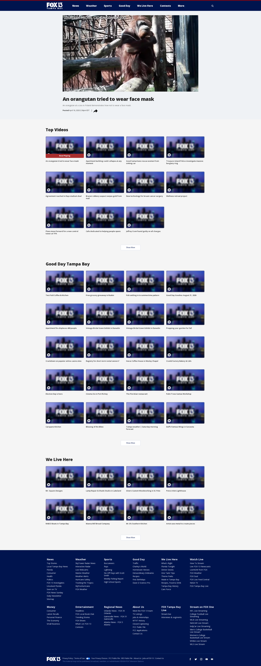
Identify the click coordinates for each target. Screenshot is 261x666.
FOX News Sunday (55, 592)
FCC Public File (139, 627)
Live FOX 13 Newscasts (200, 566)
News (50, 559)
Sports (108, 559)
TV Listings (137, 614)
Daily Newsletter (54, 596)
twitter (196, 659)
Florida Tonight (168, 566)
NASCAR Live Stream (199, 623)
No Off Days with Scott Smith (114, 574)
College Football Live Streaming (199, 615)
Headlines (79, 610)
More (181, 5)
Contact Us (137, 633)
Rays (106, 566)
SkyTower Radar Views (85, 563)
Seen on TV (52, 589)
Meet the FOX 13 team (143, 610)
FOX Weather (81, 589)
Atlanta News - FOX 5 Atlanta (113, 623)
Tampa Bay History (169, 586)
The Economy (53, 620)
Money (51, 607)
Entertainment (84, 607)
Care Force (166, 589)
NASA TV (194, 582)
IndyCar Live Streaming (200, 626)
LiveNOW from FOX (198, 569)
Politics (50, 579)
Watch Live (196, 559)
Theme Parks (167, 576)
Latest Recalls (53, 614)
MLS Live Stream (197, 644)
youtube (206, 659)
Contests (79, 627)
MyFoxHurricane (82, 586)
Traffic (135, 563)
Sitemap (50, 599)
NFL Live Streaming (198, 610)
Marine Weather (82, 573)
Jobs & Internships (141, 617)
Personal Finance (54, 617)
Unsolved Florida (54, 586)
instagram (201, 659)
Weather (80, 559)
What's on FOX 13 (83, 624)
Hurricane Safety (82, 579)
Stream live (166, 614)
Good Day (139, 559)
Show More (130, 247)
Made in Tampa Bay (170, 579)
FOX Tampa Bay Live (199, 586)
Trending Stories (82, 617)
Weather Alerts (81, 576)
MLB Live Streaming (199, 619)
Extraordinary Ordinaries (143, 573)
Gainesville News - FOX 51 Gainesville (115, 617)
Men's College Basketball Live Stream (201, 630)
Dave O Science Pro (141, 582)
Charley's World (139, 566)
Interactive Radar (82, 566)
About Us (138, 607)
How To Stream (197, 563)
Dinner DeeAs (167, 569)
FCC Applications (140, 630)
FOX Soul (194, 576)
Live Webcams (81, 569)
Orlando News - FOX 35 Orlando (114, 612)
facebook (190, 659)
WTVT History (139, 620)
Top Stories (52, 563)
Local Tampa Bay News (57, 566)
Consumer (51, 573)
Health (49, 576)
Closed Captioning (141, 624)
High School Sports (112, 582)
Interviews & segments (171, 617)
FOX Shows (80, 620)
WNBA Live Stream (198, 641)
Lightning (108, 569)
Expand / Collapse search (212, 6)
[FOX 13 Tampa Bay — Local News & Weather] (56, 6)
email (212, 659)
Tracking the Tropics (84, 582)
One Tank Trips (168, 573)
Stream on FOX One (202, 607)
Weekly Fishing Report (113, 578)
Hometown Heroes (141, 569)
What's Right (166, 563)
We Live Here (169, 559)
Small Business (53, 624)
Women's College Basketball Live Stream (200, 636)
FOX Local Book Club (84, 614)
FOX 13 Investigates (55, 582)
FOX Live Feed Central (199, 579)
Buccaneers (109, 563)
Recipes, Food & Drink (171, 582)
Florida (50, 569)
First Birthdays (139, 579)
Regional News (113, 607)
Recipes (136, 576)
